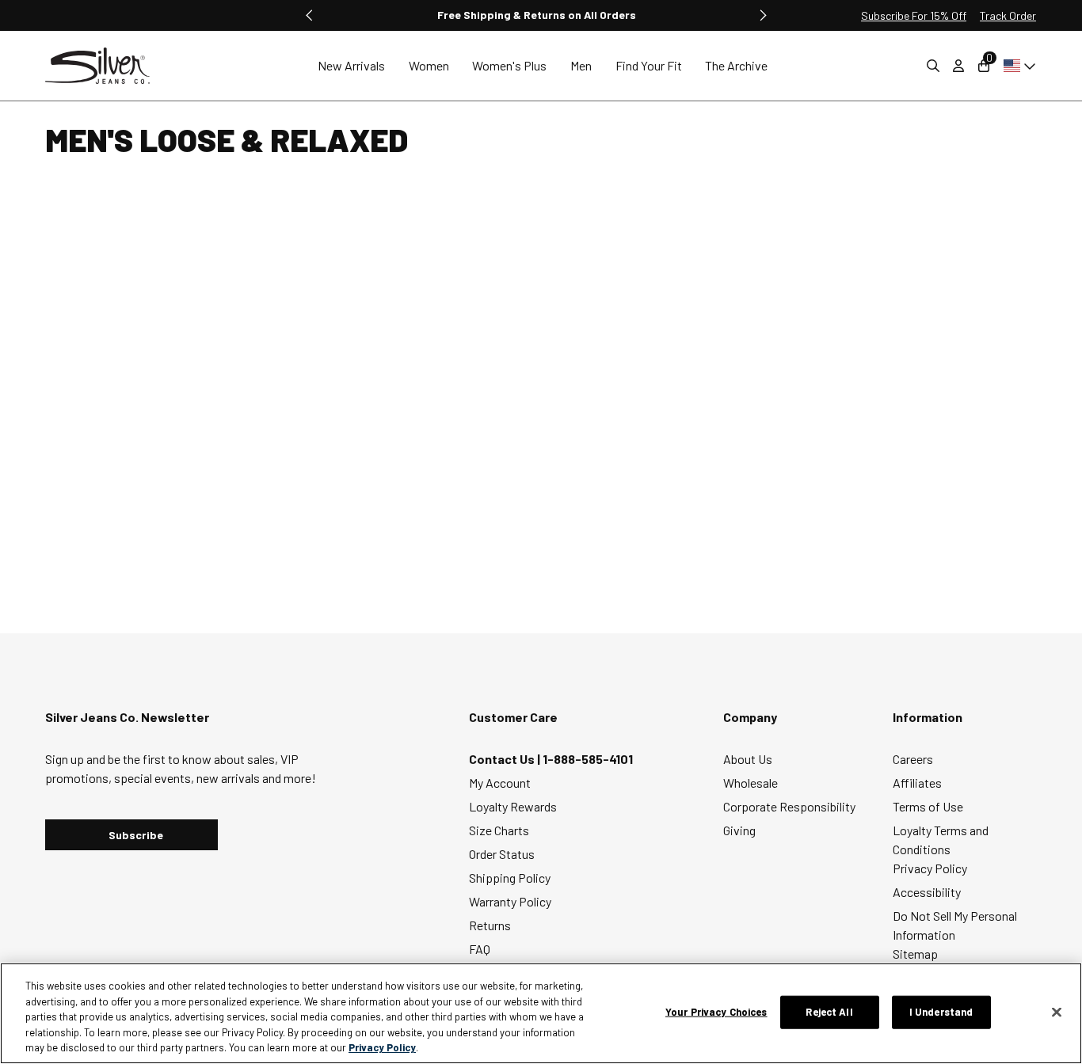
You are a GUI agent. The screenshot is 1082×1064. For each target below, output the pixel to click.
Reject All (829, 1011)
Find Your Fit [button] (648, 65)
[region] (541, 1013)
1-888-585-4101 (588, 758)
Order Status (502, 853)
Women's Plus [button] (509, 65)
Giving (739, 830)
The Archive (736, 65)
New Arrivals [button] (351, 65)
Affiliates (917, 782)
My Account (500, 782)
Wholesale (750, 782)
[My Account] (958, 65)
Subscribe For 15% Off (913, 15)
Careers (913, 758)
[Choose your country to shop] (1016, 65)
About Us (747, 758)
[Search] (933, 65)
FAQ (479, 948)
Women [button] (429, 65)
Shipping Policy (510, 877)
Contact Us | (506, 758)
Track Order (1008, 15)
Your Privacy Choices (716, 1011)
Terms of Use (928, 806)
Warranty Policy (510, 901)
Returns (490, 925)
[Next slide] (763, 15)
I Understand (941, 1011)
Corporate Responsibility (789, 806)
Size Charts (499, 830)
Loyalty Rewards (513, 806)
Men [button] (581, 65)
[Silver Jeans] (105, 66)
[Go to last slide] (310, 15)
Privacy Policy (930, 868)
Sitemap (915, 953)
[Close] (1056, 1012)
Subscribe (136, 835)
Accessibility (927, 891)
